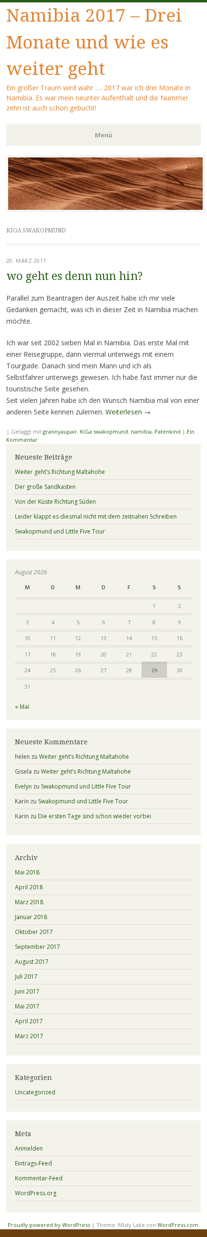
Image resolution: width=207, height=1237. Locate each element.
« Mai (22, 707)
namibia (141, 431)
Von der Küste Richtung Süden (55, 501)
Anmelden (29, 1148)
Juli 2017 (26, 976)
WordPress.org (35, 1193)
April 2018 (29, 887)
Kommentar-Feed (39, 1178)
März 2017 (29, 1036)
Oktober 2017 (34, 932)
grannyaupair (60, 431)
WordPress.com (177, 1224)
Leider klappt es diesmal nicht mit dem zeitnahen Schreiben (96, 516)
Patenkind (168, 431)
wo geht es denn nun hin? (74, 276)
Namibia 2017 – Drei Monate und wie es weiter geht (94, 42)
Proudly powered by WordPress (49, 1224)
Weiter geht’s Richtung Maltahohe (60, 472)
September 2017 (37, 947)
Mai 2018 (27, 872)
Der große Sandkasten (45, 487)
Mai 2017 (27, 1006)
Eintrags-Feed (33, 1163)
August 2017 (32, 962)
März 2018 (29, 902)
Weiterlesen (128, 411)
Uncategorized (35, 1092)
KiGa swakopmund (104, 431)
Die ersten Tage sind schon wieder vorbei (94, 816)
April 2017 (29, 1021)
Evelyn (23, 786)
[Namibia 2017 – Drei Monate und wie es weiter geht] (105, 209)
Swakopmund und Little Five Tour (60, 531)
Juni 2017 (27, 991)
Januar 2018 (31, 917)
